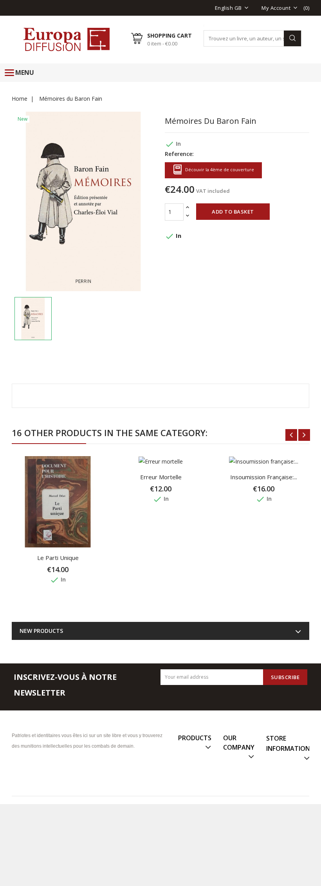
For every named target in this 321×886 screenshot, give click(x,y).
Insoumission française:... (263, 477)
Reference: (179, 154)
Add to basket (233, 211)
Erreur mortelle (161, 477)
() (306, 7)
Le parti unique (58, 558)
